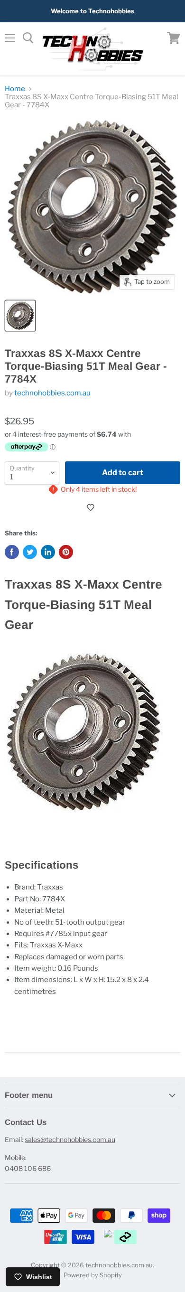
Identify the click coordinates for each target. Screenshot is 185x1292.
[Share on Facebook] (12, 552)
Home (15, 89)
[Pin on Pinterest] (66, 552)
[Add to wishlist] (92, 507)
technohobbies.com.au (52, 393)
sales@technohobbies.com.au (70, 1139)
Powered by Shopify (93, 1275)
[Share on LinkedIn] (48, 552)
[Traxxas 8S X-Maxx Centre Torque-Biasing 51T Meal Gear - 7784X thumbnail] (20, 315)
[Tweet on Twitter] (30, 552)
